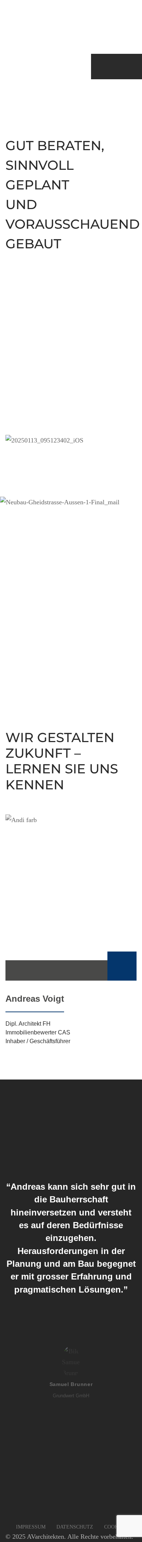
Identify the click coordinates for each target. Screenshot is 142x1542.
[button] (115, 1527)
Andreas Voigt (34, 999)
